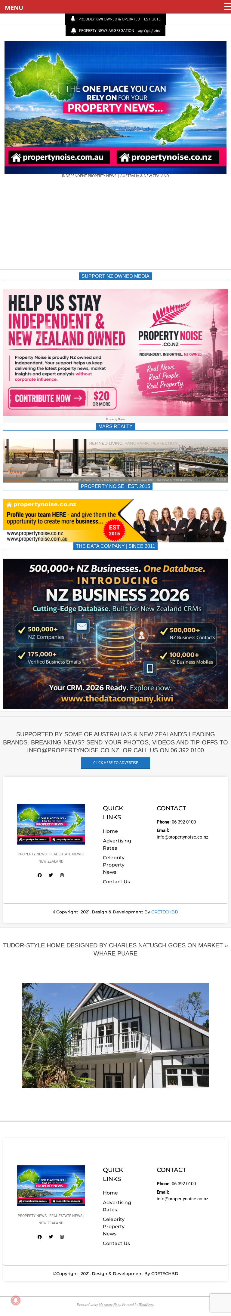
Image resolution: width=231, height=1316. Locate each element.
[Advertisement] (115, 226)
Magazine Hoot (109, 1304)
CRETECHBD (164, 912)
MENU (14, 8)
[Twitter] (51, 875)
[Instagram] (62, 875)
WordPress (146, 1304)
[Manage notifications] (15, 1300)
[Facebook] (39, 875)
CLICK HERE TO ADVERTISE (115, 762)
